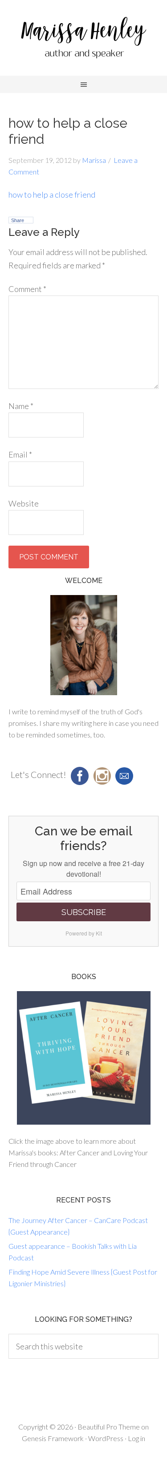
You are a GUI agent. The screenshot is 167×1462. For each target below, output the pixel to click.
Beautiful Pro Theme (108, 1426)
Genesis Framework (53, 1438)
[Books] (83, 1058)
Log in (136, 1438)
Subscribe (83, 912)
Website (23, 503)
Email (20, 454)
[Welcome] (83, 645)
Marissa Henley (83, 40)
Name (20, 406)
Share (17, 220)
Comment (27, 289)
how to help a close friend (51, 194)
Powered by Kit (83, 933)
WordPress (105, 1438)
